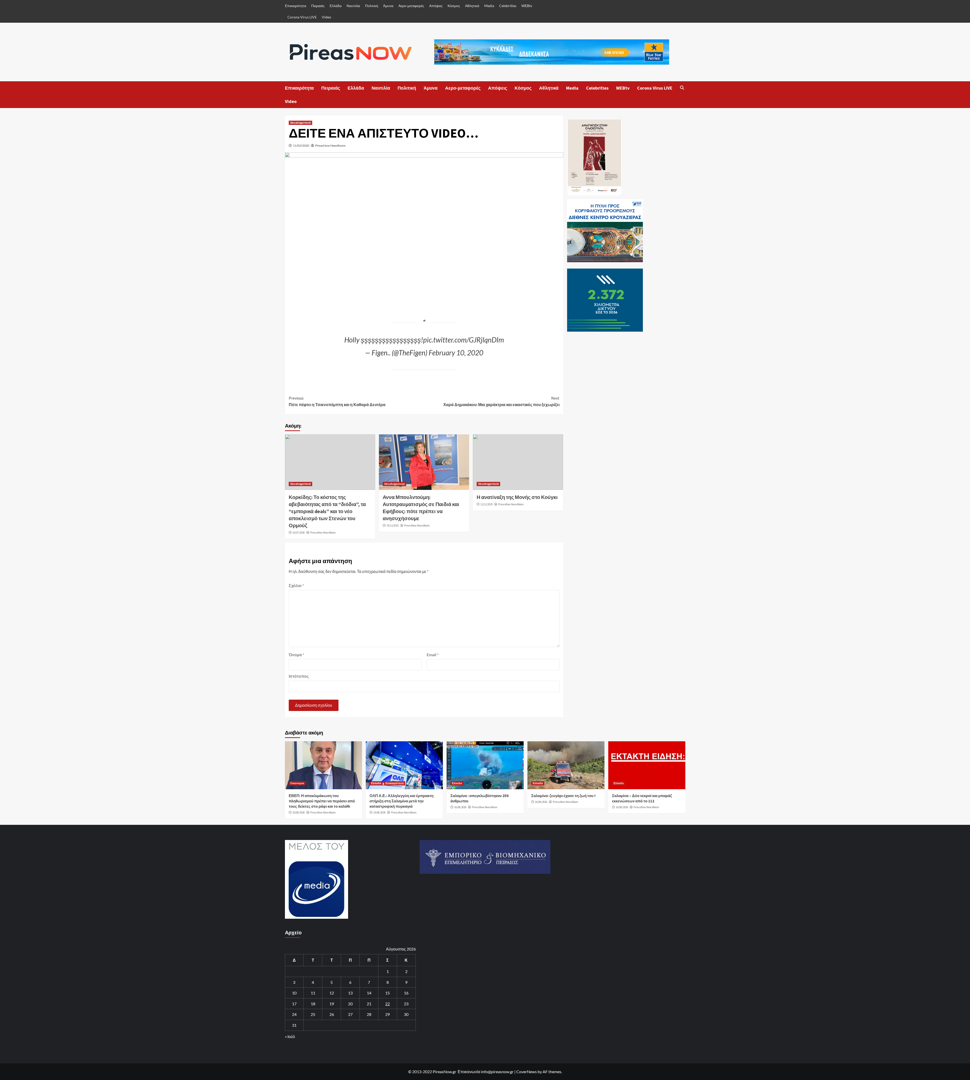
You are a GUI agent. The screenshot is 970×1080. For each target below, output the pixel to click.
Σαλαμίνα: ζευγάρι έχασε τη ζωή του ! (563, 795)
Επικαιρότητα (295, 6)
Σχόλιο (296, 585)
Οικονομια (297, 783)
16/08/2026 (460, 807)
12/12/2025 (486, 504)
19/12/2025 (392, 525)
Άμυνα (388, 6)
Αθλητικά (472, 6)
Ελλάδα (336, 6)
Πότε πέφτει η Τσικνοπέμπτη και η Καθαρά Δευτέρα (337, 401)
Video (326, 17)
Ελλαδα (376, 783)
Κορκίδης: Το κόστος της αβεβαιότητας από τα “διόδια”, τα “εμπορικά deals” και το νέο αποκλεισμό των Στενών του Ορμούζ (327, 511)
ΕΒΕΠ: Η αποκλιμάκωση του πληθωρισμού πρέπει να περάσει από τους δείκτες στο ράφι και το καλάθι (322, 801)
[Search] (682, 87)
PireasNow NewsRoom (330, 145)
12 (331, 992)
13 (350, 992)
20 (350, 1003)
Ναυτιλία (353, 6)
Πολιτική (371, 6)
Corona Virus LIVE (302, 17)
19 (331, 1003)
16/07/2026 (299, 532)
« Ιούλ (290, 1036)
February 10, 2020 (456, 352)
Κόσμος (454, 6)
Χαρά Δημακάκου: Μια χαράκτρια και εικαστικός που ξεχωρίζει (501, 401)
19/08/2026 (379, 812)
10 (294, 992)
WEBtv (526, 6)
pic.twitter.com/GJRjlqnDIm (463, 339)
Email (433, 654)
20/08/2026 (299, 812)
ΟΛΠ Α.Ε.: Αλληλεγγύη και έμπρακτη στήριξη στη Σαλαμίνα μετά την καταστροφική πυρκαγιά (401, 801)
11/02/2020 (301, 145)
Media (489, 6)
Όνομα (296, 654)
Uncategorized (300, 122)
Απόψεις (436, 6)
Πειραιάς (318, 6)
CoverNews (526, 1071)
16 (406, 992)
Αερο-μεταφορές (411, 6)
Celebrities (507, 6)
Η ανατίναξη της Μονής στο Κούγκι (517, 497)
